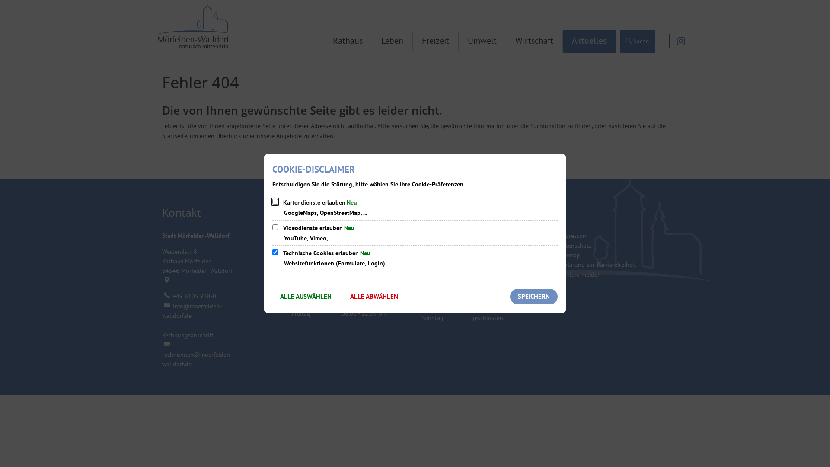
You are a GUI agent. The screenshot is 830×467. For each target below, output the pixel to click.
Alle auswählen (306, 296)
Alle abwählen (374, 296)
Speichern (534, 296)
